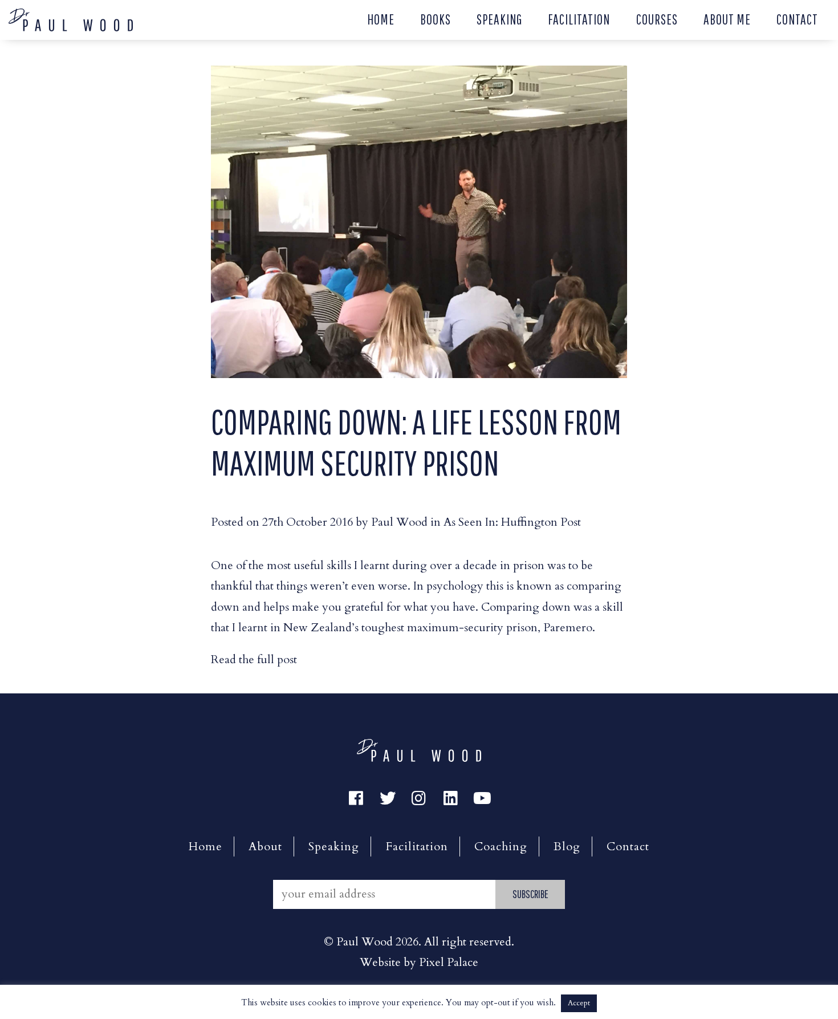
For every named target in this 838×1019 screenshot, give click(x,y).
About (265, 846)
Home (380, 19)
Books (435, 19)
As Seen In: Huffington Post (512, 522)
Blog (567, 846)
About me (727, 19)
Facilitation (579, 19)
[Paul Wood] (71, 18)
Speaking (499, 19)
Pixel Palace (448, 962)
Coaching (500, 846)
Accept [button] (579, 1003)
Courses (657, 19)
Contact (797, 19)
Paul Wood (399, 522)
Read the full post (254, 659)
